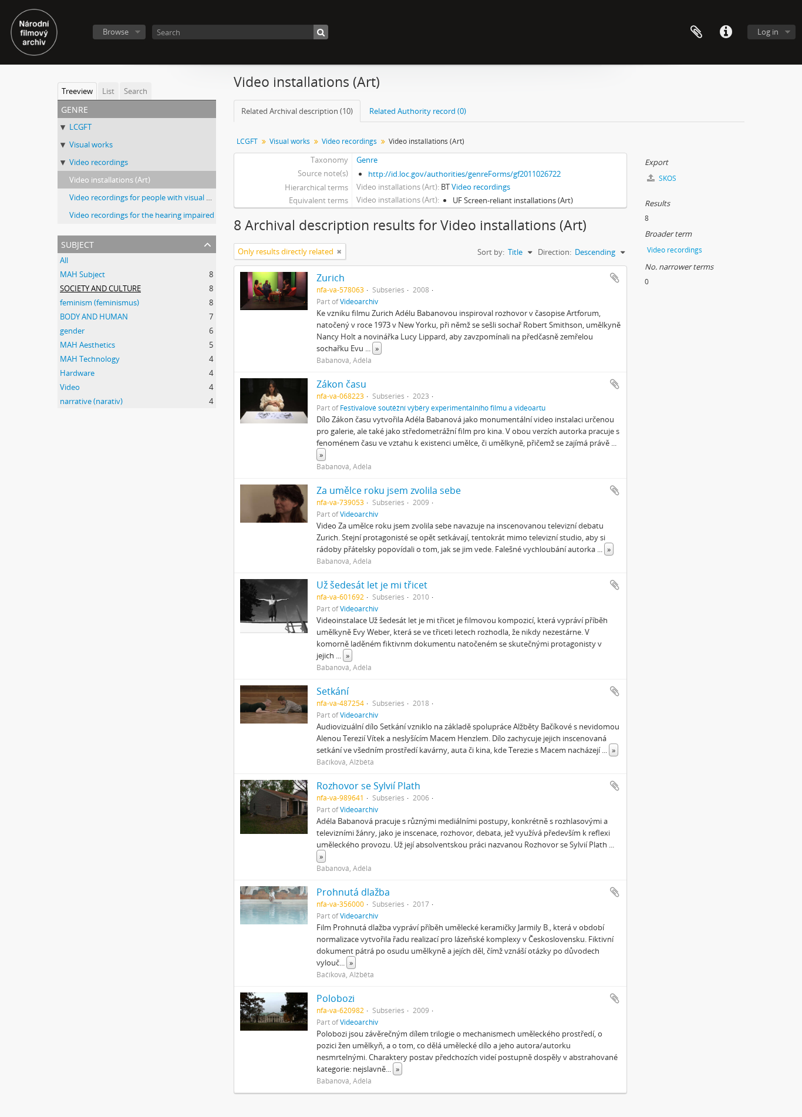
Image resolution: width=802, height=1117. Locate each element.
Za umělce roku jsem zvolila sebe (388, 490)
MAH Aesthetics (87, 344)
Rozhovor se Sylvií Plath (368, 785)
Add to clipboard (615, 278)
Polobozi (335, 998)
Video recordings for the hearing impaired (141, 215)
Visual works (91, 144)
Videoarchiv (359, 301)
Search (135, 91)
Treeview (77, 91)
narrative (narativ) (91, 401)
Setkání (332, 691)
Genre (367, 159)
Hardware (77, 373)
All (64, 260)
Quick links (725, 32)
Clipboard (696, 32)
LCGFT (80, 127)
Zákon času (341, 384)
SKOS (666, 178)
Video (70, 387)
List (108, 91)
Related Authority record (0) (417, 111)
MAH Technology (90, 359)
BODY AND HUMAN (94, 316)
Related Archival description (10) (297, 111)
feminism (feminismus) (99, 302)
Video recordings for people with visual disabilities (155, 197)
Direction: (554, 252)
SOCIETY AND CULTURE (100, 288)
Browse (116, 31)
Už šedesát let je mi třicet (371, 584)
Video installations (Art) (109, 179)
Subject (77, 243)
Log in (768, 31)
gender (72, 330)
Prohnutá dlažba (353, 892)
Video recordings (98, 162)
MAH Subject (82, 274)
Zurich (330, 277)
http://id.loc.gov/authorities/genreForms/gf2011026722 (464, 174)
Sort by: (490, 252)
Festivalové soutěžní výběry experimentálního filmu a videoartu (442, 407)
